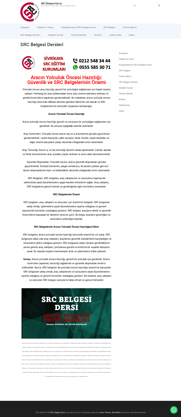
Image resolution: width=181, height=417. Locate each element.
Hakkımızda (115, 35)
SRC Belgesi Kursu (51, 3)
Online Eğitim (130, 27)
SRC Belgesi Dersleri (30, 35)
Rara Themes (105, 412)
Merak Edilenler (79, 35)
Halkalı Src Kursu (45, 27)
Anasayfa (24, 27)
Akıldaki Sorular (56, 35)
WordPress (116, 412)
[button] (174, 410)
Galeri (132, 35)
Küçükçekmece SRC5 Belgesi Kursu (78, 27)
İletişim (98, 35)
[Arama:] (145, 5)
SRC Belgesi (109, 27)
